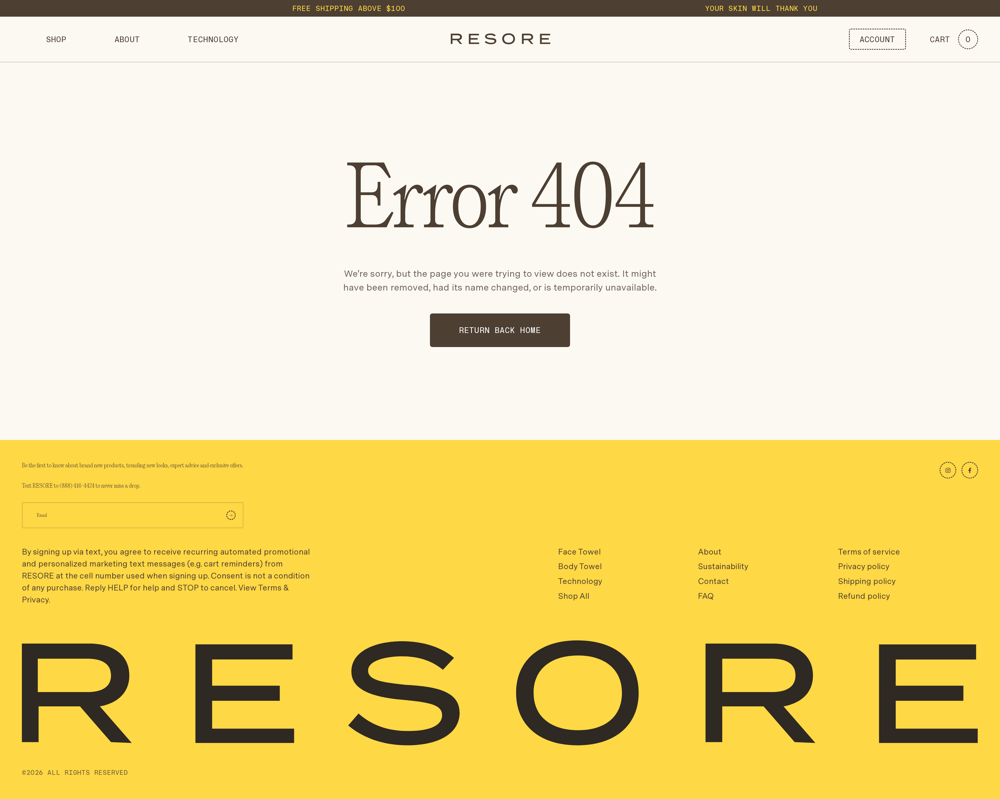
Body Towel (580, 566)
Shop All (573, 596)
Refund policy (864, 596)
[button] (954, 39)
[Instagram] (948, 470)
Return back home (500, 330)
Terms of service (869, 551)
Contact (713, 581)
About (709, 551)
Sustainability (723, 566)
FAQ (706, 596)
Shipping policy (867, 581)
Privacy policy (863, 566)
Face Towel (579, 551)
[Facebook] (969, 470)
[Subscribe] (231, 515)
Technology (580, 581)
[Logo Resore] (501, 39)
